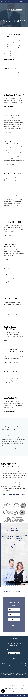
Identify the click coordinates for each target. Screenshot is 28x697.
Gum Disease (7, 213)
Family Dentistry (8, 235)
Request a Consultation (13, 592)
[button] (3, 691)
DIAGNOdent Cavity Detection (11, 362)
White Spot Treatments (9, 411)
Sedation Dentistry (8, 289)
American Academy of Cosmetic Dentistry (11, 481)
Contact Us (7, 695)
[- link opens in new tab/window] (22, 512)
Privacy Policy (14, 675)
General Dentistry (16, 9)
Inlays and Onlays (8, 106)
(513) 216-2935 (7, 1)
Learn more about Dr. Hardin (14, 494)
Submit (14, 625)
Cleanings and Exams (9, 59)
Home (8, 9)
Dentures (6, 132)
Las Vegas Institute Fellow (14, 471)
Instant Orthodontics (9, 164)
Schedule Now (21, 695)
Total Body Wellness (9, 259)
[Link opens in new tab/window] (6, 505)
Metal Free (6, 340)
